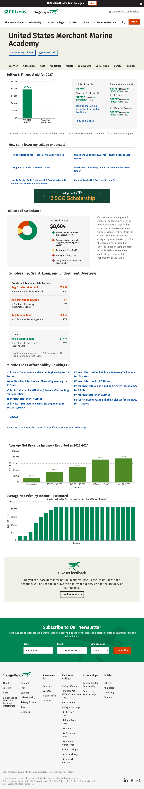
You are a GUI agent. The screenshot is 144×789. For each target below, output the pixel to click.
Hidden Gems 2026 (69, 722)
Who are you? (98, 644)
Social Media (102, 66)
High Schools (49, 695)
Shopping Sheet (86, 120)
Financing (109, 692)
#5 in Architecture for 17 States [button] (24, 398)
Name (26, 644)
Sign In (134, 22)
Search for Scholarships (89, 693)
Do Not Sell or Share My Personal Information (10, 702)
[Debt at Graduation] (132, 84)
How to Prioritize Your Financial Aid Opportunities (37, 155)
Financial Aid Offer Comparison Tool (71, 694)
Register (83, 100)
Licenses (25, 712)
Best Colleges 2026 (69, 714)
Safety (117, 66)
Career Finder (69, 702)
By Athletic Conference (68, 743)
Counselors (48, 686)
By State (66, 728)
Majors (69, 66)
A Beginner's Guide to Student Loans (30, 167)
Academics (55, 66)
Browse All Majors (71, 754)
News (5, 692)
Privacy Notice (28, 702)
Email (60, 644)
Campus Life (84, 66)
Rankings (131, 66)
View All (14, 417)
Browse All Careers (67, 761)
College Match (69, 686)
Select (96, 650)
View (92, 3)
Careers (7, 688)
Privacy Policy (28, 697)
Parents (47, 700)
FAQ (23, 688)
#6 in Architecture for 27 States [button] (92, 381)
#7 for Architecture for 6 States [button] (92, 394)
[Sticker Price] (92, 84)
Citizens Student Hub (105, 22)
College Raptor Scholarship (90, 685)
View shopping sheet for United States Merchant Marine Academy (45, 427)
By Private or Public (69, 735)
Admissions (29, 66)
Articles (73, 22)
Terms (24, 707)
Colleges (47, 691)
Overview (13, 66)
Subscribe (122, 650)
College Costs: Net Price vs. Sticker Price (96, 180)
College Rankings (71, 707)
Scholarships (36, 22)
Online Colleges (70, 749)
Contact (25, 683)
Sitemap (25, 692)
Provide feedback (72, 594)
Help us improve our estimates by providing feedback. (88, 109)
